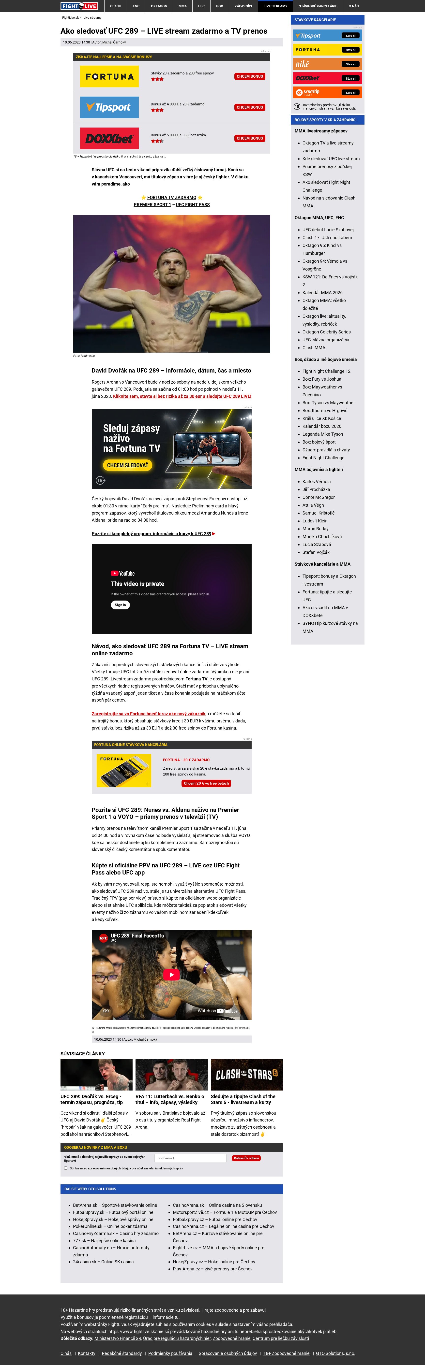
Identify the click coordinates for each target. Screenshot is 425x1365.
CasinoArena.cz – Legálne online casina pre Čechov (223, 1226)
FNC (136, 6)
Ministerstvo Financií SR (117, 1338)
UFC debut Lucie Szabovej (328, 229)
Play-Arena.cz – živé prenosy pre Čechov (213, 1268)
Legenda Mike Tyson (323, 434)
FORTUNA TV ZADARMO (171, 197)
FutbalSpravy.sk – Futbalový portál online (113, 1212)
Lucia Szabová (317, 544)
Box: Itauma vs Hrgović (325, 410)
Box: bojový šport (319, 442)
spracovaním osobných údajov (109, 1168)
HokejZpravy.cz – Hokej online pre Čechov (214, 1261)
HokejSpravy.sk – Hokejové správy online (113, 1219)
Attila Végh (313, 505)
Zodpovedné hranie (232, 1338)
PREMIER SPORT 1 (152, 204)
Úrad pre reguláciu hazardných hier (177, 1338)
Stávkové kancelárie (318, 6)
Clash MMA (314, 347)
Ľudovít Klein (315, 520)
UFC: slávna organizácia (326, 339)
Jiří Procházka (316, 489)
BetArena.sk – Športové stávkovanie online (115, 1205)
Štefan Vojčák (316, 552)
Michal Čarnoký (114, 42)
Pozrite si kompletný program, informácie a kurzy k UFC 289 (151, 533)
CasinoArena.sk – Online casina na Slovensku (217, 1205)
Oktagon (159, 6)
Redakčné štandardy (122, 1353)
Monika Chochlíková (322, 536)
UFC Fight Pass (230, 891)
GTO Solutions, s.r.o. (335, 1353)
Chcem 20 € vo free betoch (206, 783)
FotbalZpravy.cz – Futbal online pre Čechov (215, 1219)
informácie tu (166, 1317)
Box (219, 6)
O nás (354, 6)
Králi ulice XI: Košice (322, 418)
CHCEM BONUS (250, 76)
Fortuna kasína (221, 728)
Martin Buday (316, 528)
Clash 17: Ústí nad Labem (327, 237)
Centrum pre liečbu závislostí (281, 1338)
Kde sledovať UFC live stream (331, 158)
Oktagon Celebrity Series (327, 331)
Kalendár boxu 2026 (322, 426)
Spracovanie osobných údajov (228, 1353)
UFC (201, 6)
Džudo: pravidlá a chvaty (326, 449)
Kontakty (86, 1353)
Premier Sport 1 (177, 828)
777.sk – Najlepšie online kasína (104, 1240)
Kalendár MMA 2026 (323, 292)
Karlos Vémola (317, 481)
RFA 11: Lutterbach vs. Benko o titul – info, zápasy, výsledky (170, 1099)
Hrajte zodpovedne (171, 1028)
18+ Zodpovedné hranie (286, 1353)
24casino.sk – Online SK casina (103, 1261)
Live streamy (276, 6)
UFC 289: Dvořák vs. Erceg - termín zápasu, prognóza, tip (92, 1099)
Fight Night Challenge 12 (326, 371)
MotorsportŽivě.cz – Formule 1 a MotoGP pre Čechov (225, 1212)
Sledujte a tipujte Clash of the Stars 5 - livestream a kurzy (243, 1099)
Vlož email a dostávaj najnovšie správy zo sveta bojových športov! (104, 1159)
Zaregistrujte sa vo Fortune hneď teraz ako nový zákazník (149, 713)
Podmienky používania (170, 1353)
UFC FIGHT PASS (193, 204)
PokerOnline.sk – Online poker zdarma (110, 1226)
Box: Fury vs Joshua (322, 379)
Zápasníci (243, 6)
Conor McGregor (319, 497)
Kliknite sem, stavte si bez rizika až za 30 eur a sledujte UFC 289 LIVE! (182, 396)
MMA (183, 6)
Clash (115, 6)
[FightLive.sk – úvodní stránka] (79, 6)
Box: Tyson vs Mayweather (329, 402)
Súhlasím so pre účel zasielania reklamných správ (126, 1168)
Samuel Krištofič (318, 513)
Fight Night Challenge (324, 457)
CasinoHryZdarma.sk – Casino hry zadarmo (116, 1233)
